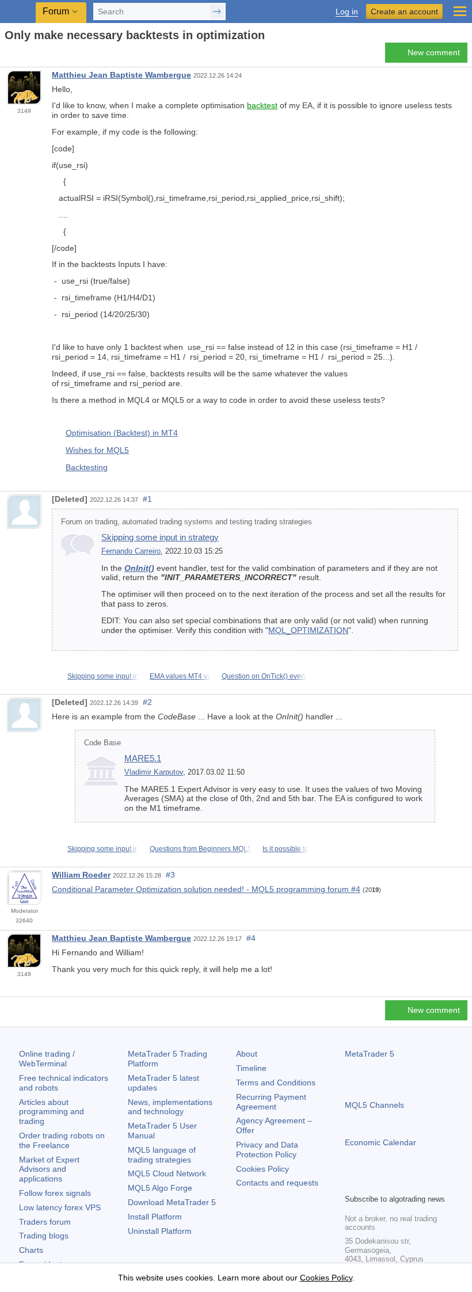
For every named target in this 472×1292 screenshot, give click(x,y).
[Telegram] (370, 1183)
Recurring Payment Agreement (271, 1101)
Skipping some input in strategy (160, 537)
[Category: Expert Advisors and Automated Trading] (21, 55)
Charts (31, 1250)
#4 (251, 938)
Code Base (102, 743)
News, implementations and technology (170, 1106)
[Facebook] (352, 1183)
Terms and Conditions (275, 1082)
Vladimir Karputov (153, 772)
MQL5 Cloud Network (167, 1173)
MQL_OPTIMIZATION (308, 630)
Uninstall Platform (160, 1231)
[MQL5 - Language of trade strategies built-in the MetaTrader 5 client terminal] (18, 12)
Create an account (404, 11)
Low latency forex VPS (60, 1207)
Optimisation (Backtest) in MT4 (122, 432)
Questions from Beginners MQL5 (201, 849)
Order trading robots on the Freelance (62, 1140)
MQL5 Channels (374, 1105)
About (246, 1053)
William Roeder (81, 874)
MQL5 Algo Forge (160, 1187)
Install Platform (155, 1216)
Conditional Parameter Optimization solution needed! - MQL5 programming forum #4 (206, 889)
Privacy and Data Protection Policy (267, 1149)
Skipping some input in (103, 676)
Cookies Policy (262, 1168)
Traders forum (45, 1221)
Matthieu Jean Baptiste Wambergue (121, 74)
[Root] (8, 55)
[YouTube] (407, 1183)
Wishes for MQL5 (97, 450)
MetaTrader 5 (369, 1053)
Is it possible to (285, 849)
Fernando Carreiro (131, 551)
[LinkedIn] (425, 1183)
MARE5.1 (142, 758)
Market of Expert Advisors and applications (49, 1169)
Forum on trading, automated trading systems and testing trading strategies (186, 522)
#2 (147, 702)
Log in (347, 11)
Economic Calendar (380, 1142)
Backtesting (87, 467)
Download (172, 1202)
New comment (434, 52)
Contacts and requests (277, 1182)
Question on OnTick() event (264, 676)
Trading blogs (43, 1235)
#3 (170, 874)
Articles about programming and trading (51, 1111)
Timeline (251, 1068)
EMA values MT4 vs (180, 676)
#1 (147, 499)
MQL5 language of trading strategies (162, 1154)
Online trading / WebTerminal (47, 1058)
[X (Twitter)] (388, 1183)
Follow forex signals (55, 1193)
